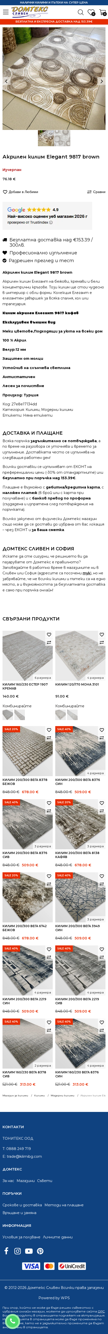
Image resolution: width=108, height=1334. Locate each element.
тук (86, 573)
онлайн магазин (32, 1311)
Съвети (44, 1181)
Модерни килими (57, 409)
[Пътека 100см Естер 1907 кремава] (19, 715)
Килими (32, 409)
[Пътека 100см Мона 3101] (72, 715)
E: (4, 1156)
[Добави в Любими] (49, 634)
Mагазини (26, 1181)
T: (4, 1148)
